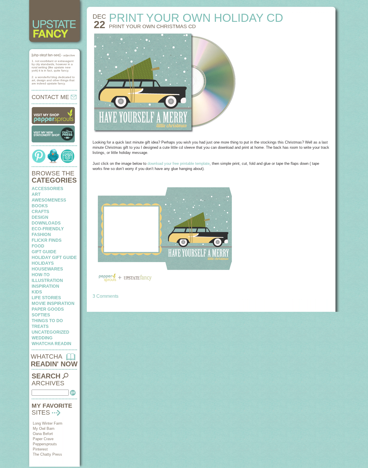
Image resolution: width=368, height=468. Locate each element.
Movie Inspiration (53, 303)
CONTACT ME (51, 97)
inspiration (45, 286)
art (36, 194)
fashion (41, 234)
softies (41, 314)
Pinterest (40, 449)
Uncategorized (50, 332)
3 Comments (105, 296)
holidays (43, 263)
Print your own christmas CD (152, 26)
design (40, 217)
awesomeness (49, 200)
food (38, 245)
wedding (42, 337)
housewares (47, 268)
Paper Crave (43, 439)
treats (40, 326)
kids (37, 291)
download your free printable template (178, 163)
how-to (41, 274)
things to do (47, 320)
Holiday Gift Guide (54, 257)
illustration (47, 280)
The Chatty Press (47, 454)
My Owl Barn (43, 428)
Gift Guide (44, 251)
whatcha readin (51, 343)
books (40, 205)
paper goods (48, 309)
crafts (40, 211)
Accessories (47, 188)
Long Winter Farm (47, 423)
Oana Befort (43, 434)
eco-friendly (48, 228)
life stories (46, 297)
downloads (46, 223)
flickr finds (47, 240)
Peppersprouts (45, 444)
